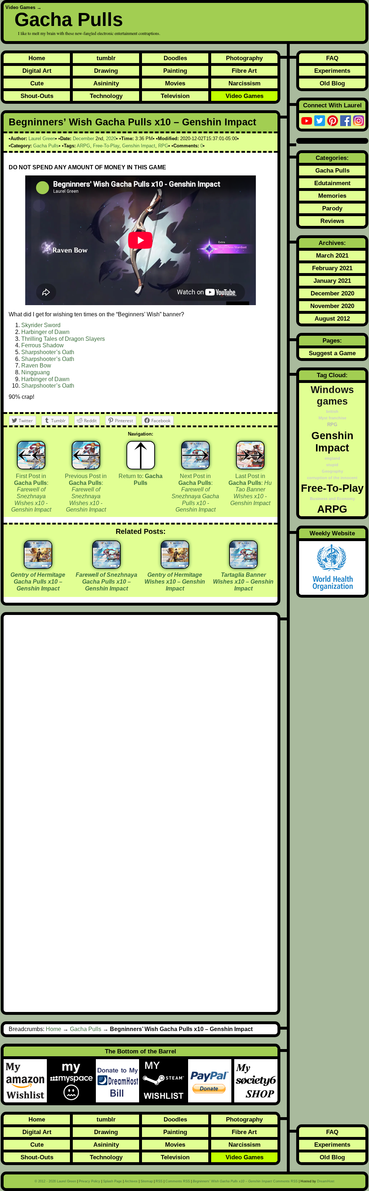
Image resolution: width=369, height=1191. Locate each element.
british (332, 411)
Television (175, 95)
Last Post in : (250, 489)
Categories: (332, 157)
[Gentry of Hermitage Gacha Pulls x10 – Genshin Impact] (38, 566)
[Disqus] (140, 716)
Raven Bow (36, 365)
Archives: (332, 242)
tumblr (106, 58)
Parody (332, 208)
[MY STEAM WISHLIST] (165, 1080)
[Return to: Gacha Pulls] (140, 455)
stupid (332, 465)
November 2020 (332, 305)
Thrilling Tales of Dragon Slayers (63, 339)
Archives (131, 1181)
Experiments (332, 70)
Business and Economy (332, 498)
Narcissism (244, 83)
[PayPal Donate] (211, 1080)
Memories (332, 195)
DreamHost (325, 1181)
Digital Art (37, 70)
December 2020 (332, 293)
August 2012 (332, 318)
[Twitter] (319, 120)
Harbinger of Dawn (45, 332)
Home (36, 58)
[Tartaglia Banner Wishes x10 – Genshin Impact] (243, 566)
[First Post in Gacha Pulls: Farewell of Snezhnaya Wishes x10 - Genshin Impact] (31, 455)
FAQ (332, 58)
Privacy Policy (89, 1181)
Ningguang (35, 372)
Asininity (106, 83)
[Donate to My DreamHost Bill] (119, 1080)
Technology (106, 95)
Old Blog (332, 83)
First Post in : (31, 493)
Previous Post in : (86, 493)
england (332, 458)
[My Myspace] (73, 1080)
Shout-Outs (37, 95)
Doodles (175, 58)
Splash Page (112, 1181)
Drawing (106, 70)
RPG (163, 145)
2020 (111, 138)
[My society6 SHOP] (255, 1080)
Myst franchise (332, 418)
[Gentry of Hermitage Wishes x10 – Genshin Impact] (174, 566)
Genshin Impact (138, 145)
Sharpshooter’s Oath (47, 352)
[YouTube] (306, 120)
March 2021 (332, 255)
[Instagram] (358, 120)
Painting (175, 70)
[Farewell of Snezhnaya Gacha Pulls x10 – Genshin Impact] (106, 566)
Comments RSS (177, 1181)
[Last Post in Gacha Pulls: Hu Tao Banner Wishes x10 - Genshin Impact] (250, 455)
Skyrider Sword (41, 325)
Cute (37, 83)
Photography (244, 58)
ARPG (83, 145)
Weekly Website (332, 533)
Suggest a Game (332, 353)
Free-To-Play (106, 145)
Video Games (20, 7)
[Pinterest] (332, 120)
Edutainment (332, 183)
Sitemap (147, 1181)
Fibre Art (244, 70)
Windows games (332, 395)
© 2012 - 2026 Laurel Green (55, 1181)
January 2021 (332, 280)
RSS (159, 1181)
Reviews (332, 220)
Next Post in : (195, 493)
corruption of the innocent (332, 478)
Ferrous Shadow (42, 345)
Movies (175, 83)
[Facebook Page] (345, 120)
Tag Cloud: (332, 375)
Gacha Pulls (68, 19)
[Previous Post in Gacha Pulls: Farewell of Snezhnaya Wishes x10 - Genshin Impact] (85, 455)
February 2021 (332, 268)
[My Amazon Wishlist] (27, 1080)
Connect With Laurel (332, 105)
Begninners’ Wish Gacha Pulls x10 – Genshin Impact (132, 122)
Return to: (141, 479)
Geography (332, 471)
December (83, 138)
